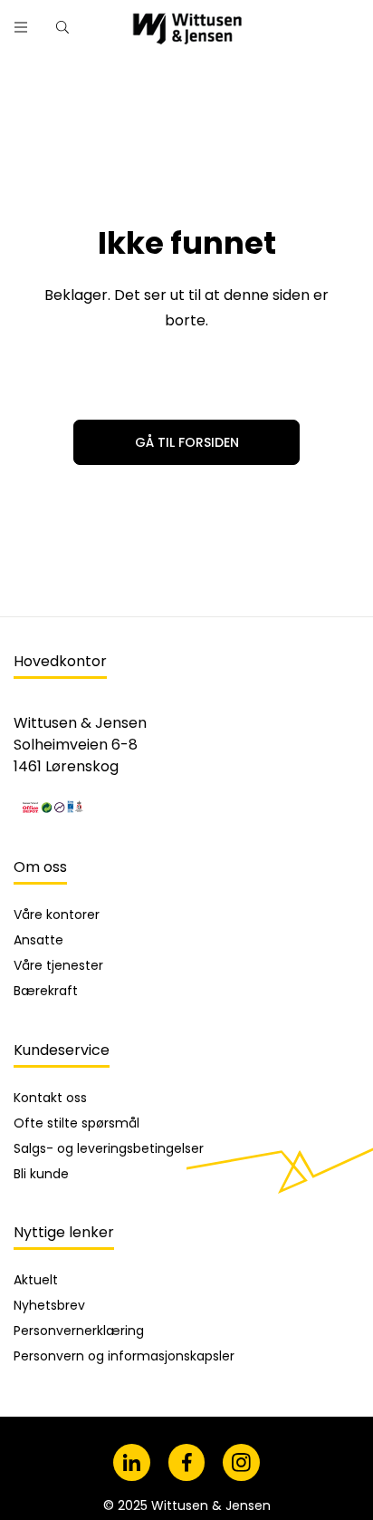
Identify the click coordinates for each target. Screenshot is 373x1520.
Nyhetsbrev (49, 1305)
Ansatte (38, 940)
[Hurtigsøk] (62, 27)
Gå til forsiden (187, 442)
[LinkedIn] (131, 1462)
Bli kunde (41, 1174)
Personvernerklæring (79, 1331)
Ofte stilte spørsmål (76, 1123)
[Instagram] (241, 1462)
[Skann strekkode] (349, 20)
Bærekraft (46, 991)
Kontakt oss (50, 1098)
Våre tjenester (58, 965)
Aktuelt (36, 1280)
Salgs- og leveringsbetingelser (109, 1148)
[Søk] (302, 20)
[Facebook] (187, 1462)
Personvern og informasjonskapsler (124, 1356)
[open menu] (21, 27)
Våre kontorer (57, 914)
